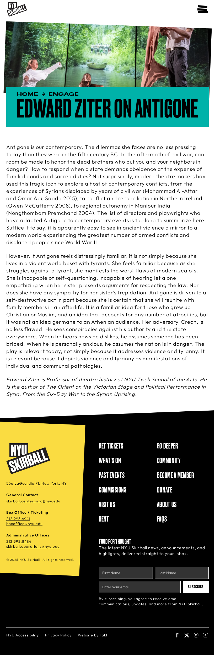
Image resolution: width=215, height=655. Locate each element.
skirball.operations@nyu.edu (33, 546)
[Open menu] (202, 9)
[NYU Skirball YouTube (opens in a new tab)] (205, 635)
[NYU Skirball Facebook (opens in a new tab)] (177, 635)
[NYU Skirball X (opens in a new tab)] (187, 635)
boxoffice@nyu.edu (24, 523)
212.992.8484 (18, 541)
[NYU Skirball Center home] (29, 459)
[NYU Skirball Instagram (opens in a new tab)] (196, 635)
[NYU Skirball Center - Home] (17, 9)
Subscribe (195, 587)
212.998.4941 (18, 518)
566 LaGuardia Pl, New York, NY (36, 483)
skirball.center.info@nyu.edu (33, 501)
